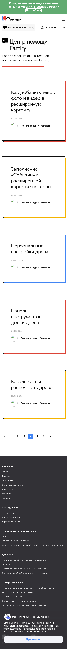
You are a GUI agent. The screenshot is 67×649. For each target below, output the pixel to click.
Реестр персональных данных (17, 592)
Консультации (9, 513)
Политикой (39, 631)
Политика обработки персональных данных (24, 560)
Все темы (54, 27)
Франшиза (7, 480)
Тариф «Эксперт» (11, 521)
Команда (6, 493)
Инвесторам (8, 489)
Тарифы (6, 476)
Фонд (5, 536)
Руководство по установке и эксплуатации (24, 605)
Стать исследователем (13, 485)
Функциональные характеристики (19, 601)
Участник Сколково (12, 596)
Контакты (6, 498)
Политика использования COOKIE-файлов (24, 568)
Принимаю (33, 639)
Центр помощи (10, 610)
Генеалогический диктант (15, 540)
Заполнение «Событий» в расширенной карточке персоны (31, 178)
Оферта (6, 564)
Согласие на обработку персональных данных (26, 573)
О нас (5, 471)
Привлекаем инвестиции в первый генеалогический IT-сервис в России (33, 7)
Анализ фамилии (11, 517)
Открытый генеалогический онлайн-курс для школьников (32, 545)
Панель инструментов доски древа (26, 317)
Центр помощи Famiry (21, 27)
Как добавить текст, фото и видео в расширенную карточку (33, 101)
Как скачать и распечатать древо (32, 384)
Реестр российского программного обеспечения (28, 588)
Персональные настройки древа (29, 249)
